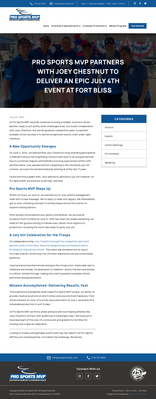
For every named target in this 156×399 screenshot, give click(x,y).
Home (46, 26)
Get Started (137, 25)
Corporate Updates (96, 4)
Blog (114, 4)
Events (109, 136)
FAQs (109, 4)
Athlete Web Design (138, 394)
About (84, 4)
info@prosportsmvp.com (64, 4)
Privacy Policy (118, 391)
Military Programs (118, 26)
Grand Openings (114, 145)
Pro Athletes (112, 153)
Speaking (110, 162)
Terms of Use (131, 391)
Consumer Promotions (94, 26)
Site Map (143, 391)
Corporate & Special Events (64, 26)
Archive (109, 127)
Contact (122, 4)
